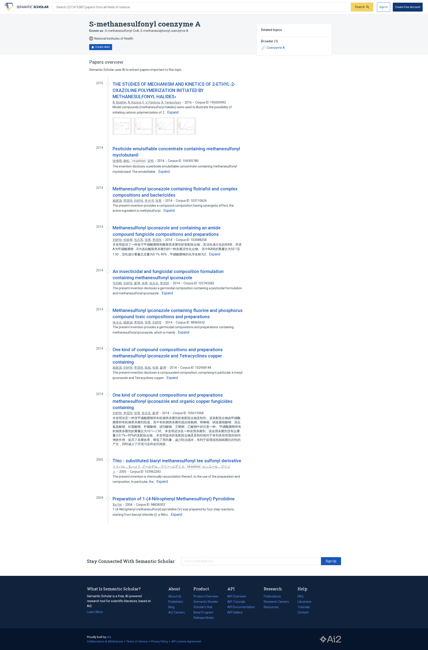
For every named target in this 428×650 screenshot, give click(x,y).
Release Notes (203, 617)
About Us (174, 596)
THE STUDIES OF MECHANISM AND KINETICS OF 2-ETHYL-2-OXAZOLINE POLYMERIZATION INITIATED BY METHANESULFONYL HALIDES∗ (174, 90)
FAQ (300, 596)
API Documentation (241, 607)
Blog (173, 607)
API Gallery (235, 612)
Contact (303, 612)
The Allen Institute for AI (330, 639)
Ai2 (109, 637)
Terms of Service (137, 641)
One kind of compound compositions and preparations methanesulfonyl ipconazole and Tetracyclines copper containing (168, 356)
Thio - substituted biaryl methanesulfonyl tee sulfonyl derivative (177, 460)
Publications (272, 597)
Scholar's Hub (202, 607)
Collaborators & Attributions (105, 641)
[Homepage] (26, 7)
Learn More (95, 612)
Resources (271, 607)
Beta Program (203, 612)
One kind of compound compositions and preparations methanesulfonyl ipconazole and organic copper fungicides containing (173, 401)
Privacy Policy (159, 641)
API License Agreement (186, 641)
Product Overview (205, 596)
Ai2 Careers (176, 613)
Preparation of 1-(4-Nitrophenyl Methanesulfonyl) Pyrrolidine (174, 498)
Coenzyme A (276, 47)
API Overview (236, 596)
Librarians (304, 601)
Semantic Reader (205, 601)
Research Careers (276, 602)
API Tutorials (236, 601)
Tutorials (304, 607)
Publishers (175, 601)
